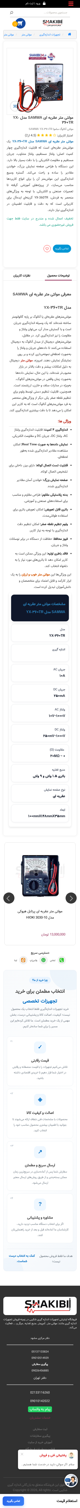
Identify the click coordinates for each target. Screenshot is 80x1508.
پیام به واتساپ (40, 1409)
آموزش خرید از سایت (40, 1442)
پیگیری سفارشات (40, 1436)
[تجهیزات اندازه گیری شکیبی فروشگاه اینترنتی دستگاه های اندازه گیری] (53, 22)
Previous (71, 898)
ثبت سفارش (40, 1429)
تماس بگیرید (62, 248)
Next (8, 898)
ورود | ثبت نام (33, 3)
